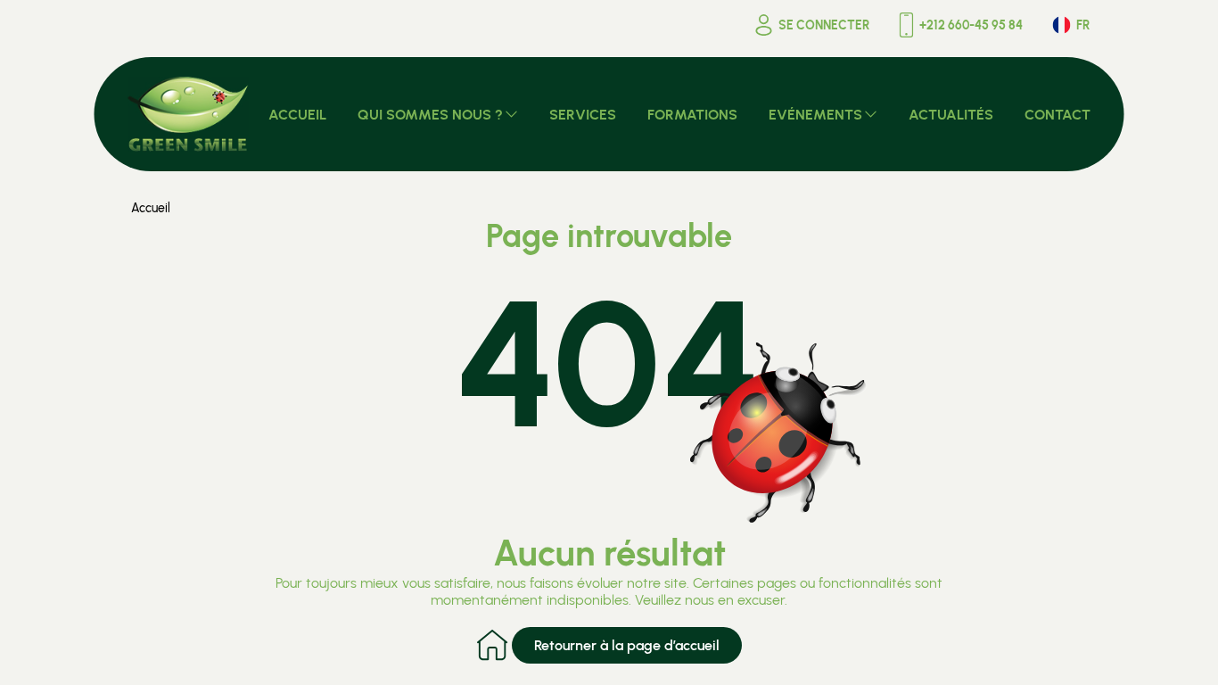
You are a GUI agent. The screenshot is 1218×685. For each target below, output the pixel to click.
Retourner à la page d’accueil (627, 645)
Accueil (150, 208)
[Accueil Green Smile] (188, 114)
